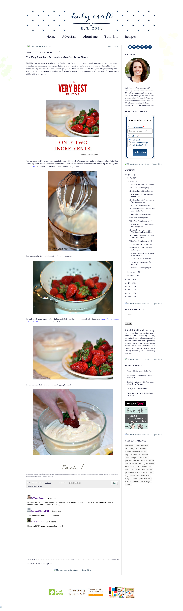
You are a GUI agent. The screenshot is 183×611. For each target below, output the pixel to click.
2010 (130, 296)
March (132, 181)
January (133, 275)
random (127, 345)
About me (90, 37)
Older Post (115, 559)
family (34, 486)
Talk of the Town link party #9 (140, 267)
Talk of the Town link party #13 (140, 187)
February (133, 272)
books (133, 350)
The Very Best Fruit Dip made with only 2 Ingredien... (141, 225)
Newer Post (31, 559)
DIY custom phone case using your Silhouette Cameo (141, 236)
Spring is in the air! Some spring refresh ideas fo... (141, 195)
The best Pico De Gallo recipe (140, 258)
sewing (146, 332)
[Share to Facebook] (77, 483)
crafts (152, 332)
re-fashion (146, 345)
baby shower (137, 348)
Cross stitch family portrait (138, 217)
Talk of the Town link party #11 (140, 221)
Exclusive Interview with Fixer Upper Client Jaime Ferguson (140, 383)
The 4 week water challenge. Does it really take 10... (141, 254)
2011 (130, 293)
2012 (130, 289)
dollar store (136, 345)
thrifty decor (141, 330)
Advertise (69, 37)
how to (138, 332)
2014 (130, 283)
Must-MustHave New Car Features (141, 184)
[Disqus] (73, 525)
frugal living (138, 343)
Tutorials (111, 37)
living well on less (143, 350)
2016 (130, 175)
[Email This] (70, 483)
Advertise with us (44, 46)
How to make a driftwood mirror (141, 191)
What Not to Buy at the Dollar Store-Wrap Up (140, 394)
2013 (130, 286)
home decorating (148, 338)
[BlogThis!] (72, 483)
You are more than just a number (141, 244)
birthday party (149, 348)
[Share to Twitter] (75, 483)
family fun (130, 335)
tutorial (129, 330)
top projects (128, 353)
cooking (128, 350)
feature (128, 340)
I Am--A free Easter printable (140, 214)
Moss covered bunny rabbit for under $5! (140, 263)
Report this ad (113, 46)
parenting (151, 340)
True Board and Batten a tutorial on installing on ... (141, 248)
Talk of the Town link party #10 (140, 241)
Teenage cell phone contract (137, 388)
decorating (142, 335)
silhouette (136, 338)
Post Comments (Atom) (44, 564)
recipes (39, 486)
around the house (139, 340)
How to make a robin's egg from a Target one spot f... (141, 201)
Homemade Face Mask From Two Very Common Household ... (141, 231)
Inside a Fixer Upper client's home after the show (139, 376)
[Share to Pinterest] (80, 483)
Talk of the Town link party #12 (140, 205)
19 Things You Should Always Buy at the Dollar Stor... (141, 209)
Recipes (130, 37)
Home (51, 37)
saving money (149, 343)
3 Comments (62, 483)
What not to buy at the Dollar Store (139, 371)
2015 (130, 279)
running (152, 351)
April (132, 178)
